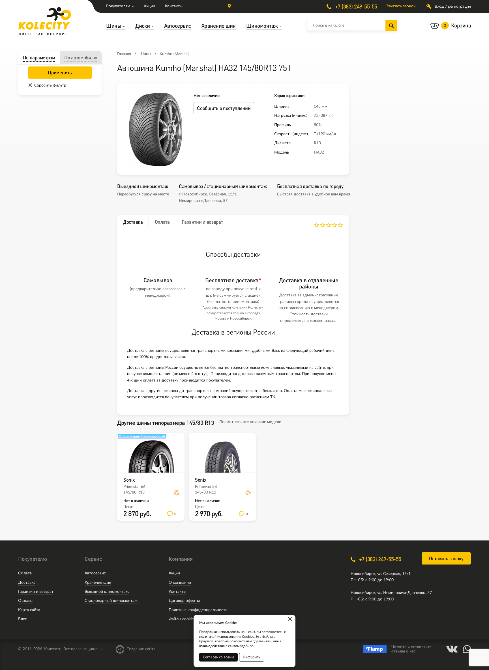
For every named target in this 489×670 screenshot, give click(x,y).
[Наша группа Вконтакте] (452, 649)
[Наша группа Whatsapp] (467, 649)
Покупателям (118, 6)
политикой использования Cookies (226, 636)
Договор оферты (184, 601)
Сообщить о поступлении (223, 108)
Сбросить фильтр (50, 85)
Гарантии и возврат (35, 592)
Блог (22, 619)
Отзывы (25, 601)
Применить (60, 73)
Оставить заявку (446, 558)
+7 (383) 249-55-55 (355, 6)
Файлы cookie (181, 619)
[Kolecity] (44, 18)
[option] (155, 129)
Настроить (252, 657)
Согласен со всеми (218, 657)
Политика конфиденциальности (198, 610)
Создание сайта (140, 649)
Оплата (25, 573)
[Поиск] (391, 25)
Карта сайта (29, 610)
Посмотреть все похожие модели (250, 422)
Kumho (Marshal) (175, 54)
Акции (149, 6)
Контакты (174, 6)
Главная (124, 54)
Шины (145, 54)
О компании (180, 583)
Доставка (26, 583)
